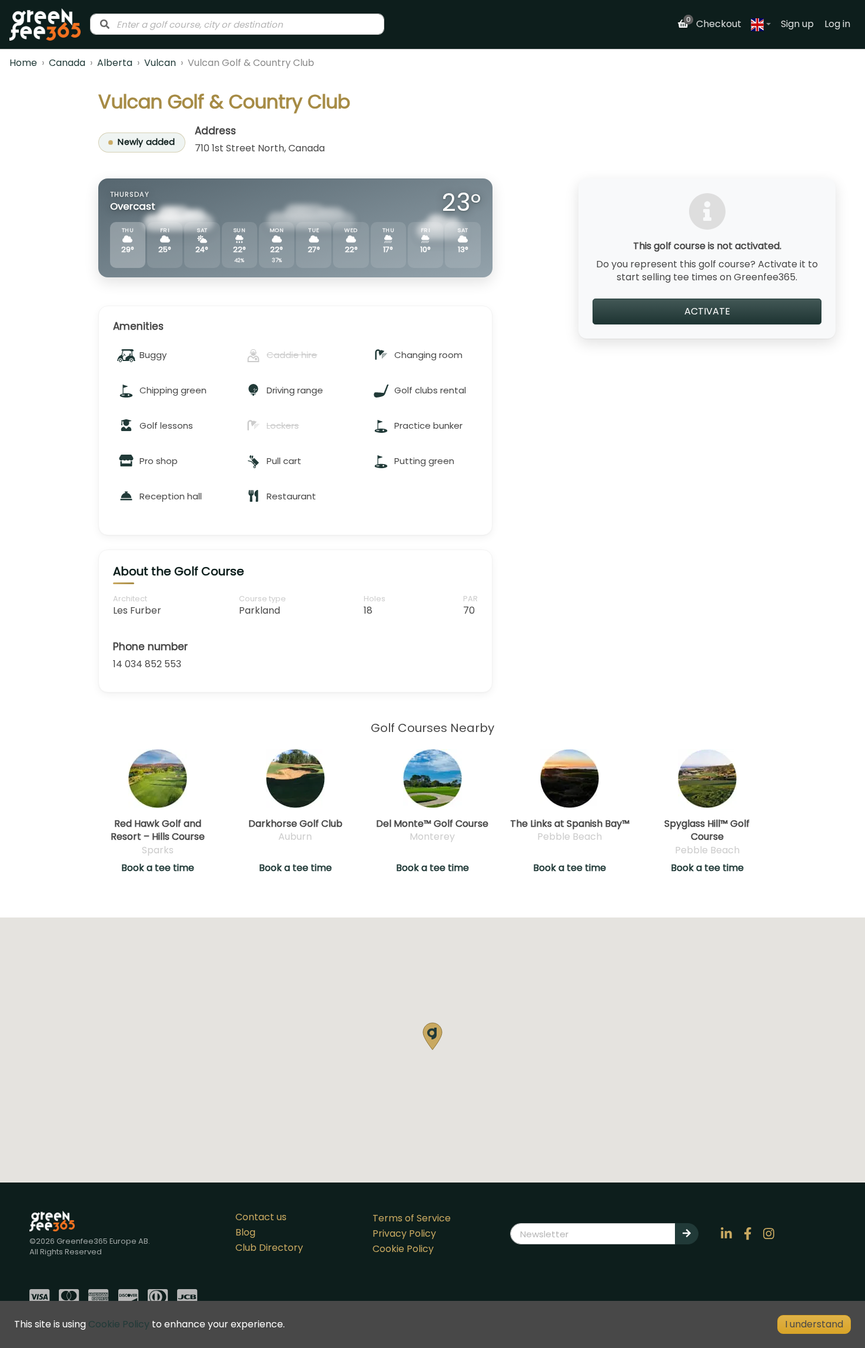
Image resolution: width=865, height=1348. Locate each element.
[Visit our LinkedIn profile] (726, 1233)
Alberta (114, 62)
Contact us (261, 1217)
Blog (245, 1232)
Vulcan (160, 62)
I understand (814, 1324)
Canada (67, 62)
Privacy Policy (404, 1233)
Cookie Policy (403, 1249)
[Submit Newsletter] (686, 1233)
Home (23, 62)
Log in (837, 24)
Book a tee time (157, 868)
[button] (432, 1036)
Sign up (797, 24)
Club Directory (269, 1247)
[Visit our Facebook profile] (747, 1233)
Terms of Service (411, 1218)
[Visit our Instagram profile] (769, 1233)
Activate (707, 310)
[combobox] (237, 24)
